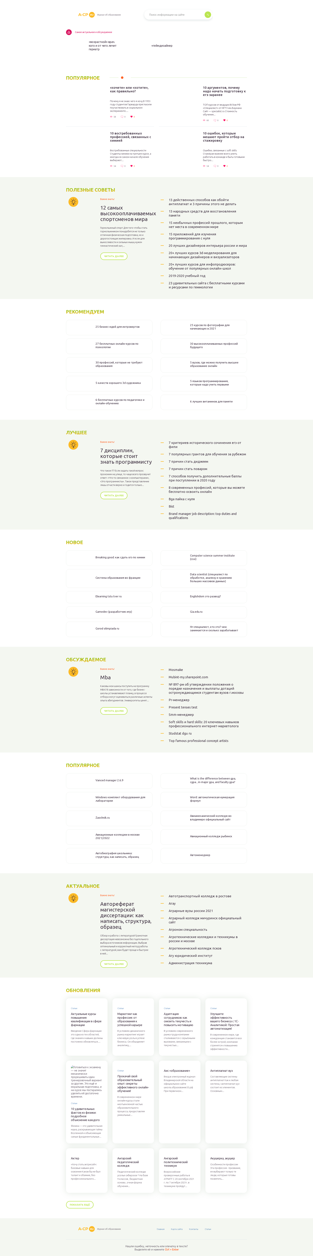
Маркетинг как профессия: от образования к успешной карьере (129, 1019)
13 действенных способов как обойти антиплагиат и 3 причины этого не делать (202, 202)
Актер (75, 1158)
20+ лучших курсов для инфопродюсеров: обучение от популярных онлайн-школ (202, 266)
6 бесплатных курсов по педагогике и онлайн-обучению (120, 401)
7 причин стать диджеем (188, 461)
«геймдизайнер (161, 45)
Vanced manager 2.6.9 (109, 780)
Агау (172, 903)
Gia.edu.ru (196, 611)
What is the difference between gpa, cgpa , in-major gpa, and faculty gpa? (213, 780)
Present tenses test (183, 707)
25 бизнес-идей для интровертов (118, 326)
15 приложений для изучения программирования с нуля (192, 236)
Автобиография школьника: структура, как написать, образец (117, 855)
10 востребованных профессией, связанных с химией (130, 137)
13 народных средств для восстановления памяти (202, 213)
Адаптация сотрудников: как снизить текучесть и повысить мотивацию (178, 1019)
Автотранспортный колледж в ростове (200, 896)
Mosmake (176, 670)
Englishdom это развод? (205, 596)
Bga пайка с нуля (182, 499)
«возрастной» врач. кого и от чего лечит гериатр (103, 45)
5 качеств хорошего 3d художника (118, 382)
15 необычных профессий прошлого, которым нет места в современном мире (206, 225)
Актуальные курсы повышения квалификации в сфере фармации (86, 1019)
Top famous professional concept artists (198, 741)
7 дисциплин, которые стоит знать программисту (126, 456)
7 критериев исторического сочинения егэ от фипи (205, 445)
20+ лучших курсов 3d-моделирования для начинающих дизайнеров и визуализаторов (204, 255)
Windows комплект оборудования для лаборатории (120, 799)
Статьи (74, 1008)
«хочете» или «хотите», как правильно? (129, 89)
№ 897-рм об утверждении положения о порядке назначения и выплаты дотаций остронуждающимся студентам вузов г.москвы (206, 688)
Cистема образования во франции (118, 577)
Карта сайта (177, 1229)
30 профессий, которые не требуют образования (119, 364)
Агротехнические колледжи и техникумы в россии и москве (203, 939)
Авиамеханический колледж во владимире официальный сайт (210, 817)
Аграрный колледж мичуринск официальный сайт (205, 920)
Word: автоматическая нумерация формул (212, 799)
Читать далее (114, 256)
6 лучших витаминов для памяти (211, 401)
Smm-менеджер (181, 714)
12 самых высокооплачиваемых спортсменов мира (128, 213)
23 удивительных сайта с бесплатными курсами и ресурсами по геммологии (207, 285)
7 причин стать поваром (188, 469)
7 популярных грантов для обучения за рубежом (207, 454)
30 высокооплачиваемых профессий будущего (214, 345)
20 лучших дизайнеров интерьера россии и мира (208, 245)
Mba (105, 677)
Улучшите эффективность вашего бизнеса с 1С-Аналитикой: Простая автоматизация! (224, 1021)
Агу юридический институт (191, 956)
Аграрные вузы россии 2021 (191, 911)
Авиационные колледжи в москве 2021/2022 (118, 836)
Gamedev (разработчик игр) (114, 611)
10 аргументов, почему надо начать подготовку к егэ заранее (224, 91)
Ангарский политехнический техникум (176, 1162)
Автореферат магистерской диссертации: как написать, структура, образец (125, 915)
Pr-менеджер (179, 700)
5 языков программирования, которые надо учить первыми (209, 382)
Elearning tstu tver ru (109, 596)
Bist (171, 506)
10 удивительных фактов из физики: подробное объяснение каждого (85, 1114)
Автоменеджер (200, 854)
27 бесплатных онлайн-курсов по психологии (117, 345)
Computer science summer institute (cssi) (212, 557)
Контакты (193, 1229)
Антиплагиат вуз (221, 1070)
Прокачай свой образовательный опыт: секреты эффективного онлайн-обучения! (133, 1083)
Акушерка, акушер (222, 1158)
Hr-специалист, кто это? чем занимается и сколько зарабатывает (214, 628)
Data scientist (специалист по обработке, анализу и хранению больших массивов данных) (211, 578)
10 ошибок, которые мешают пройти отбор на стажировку (223, 137)
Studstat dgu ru (180, 733)
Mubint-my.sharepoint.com (188, 677)
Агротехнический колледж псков (195, 948)
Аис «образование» (177, 1070)
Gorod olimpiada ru (107, 628)
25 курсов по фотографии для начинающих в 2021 (210, 326)
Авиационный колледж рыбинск (211, 836)
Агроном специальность (188, 929)
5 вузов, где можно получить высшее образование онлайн (214, 364)
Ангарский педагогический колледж (128, 1162)
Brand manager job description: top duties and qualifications (203, 516)
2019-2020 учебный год (187, 276)
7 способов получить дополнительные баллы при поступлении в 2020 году (205, 478)
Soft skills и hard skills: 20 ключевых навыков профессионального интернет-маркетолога (204, 724)
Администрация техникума (190, 963)
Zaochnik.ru (103, 817)
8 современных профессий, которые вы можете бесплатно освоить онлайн (207, 490)
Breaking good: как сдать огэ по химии (120, 557)
